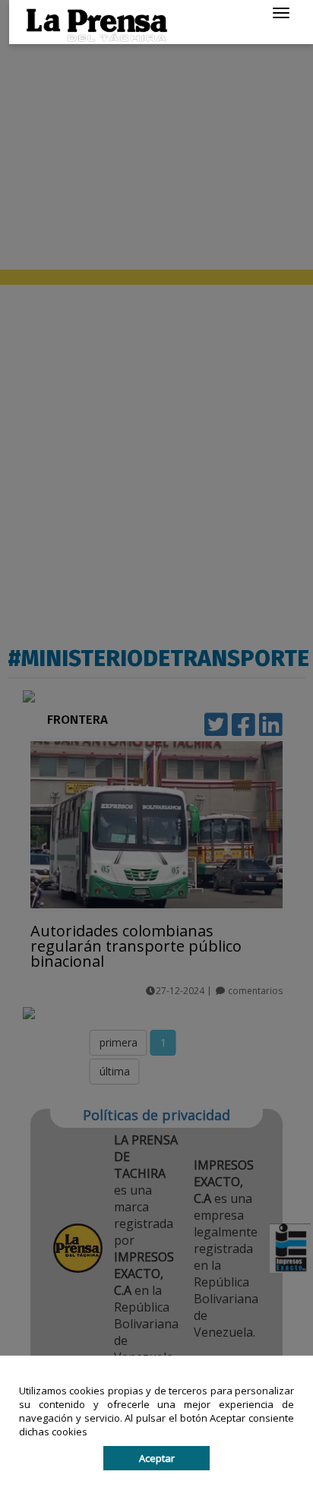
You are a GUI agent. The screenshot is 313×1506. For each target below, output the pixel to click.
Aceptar (157, 1458)
